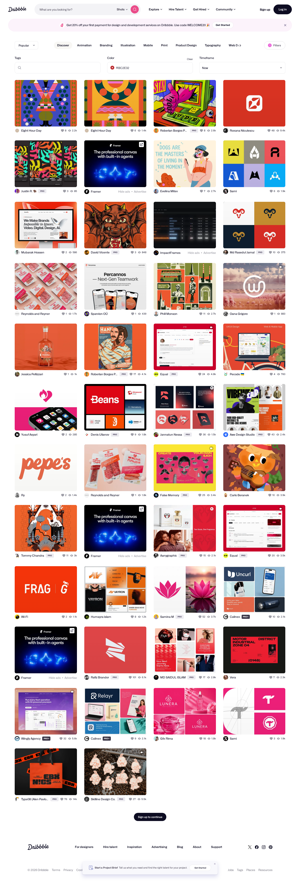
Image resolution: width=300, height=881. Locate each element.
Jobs (231, 870)
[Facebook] (257, 847)
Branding (106, 45)
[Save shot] (61, 118)
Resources (265, 870)
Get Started (223, 25)
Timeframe (206, 58)
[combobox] (74, 9)
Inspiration (134, 847)
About (197, 847)
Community (224, 9)
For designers (84, 847)
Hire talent (110, 847)
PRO (194, 130)
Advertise (140, 191)
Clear (190, 59)
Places (250, 870)
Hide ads (124, 191)
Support (216, 847)
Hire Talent (176, 9)
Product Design (186, 45)
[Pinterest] (270, 847)
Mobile (148, 45)
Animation (84, 45)
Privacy (68, 870)
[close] (285, 25)
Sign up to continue (150, 817)
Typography (213, 45)
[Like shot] (69, 118)
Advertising (159, 847)
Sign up (265, 9)
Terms (56, 870)
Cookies (81, 870)
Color (110, 58)
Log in (283, 9)
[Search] (135, 9)
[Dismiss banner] (215, 864)
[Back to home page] (17, 9)
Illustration (128, 45)
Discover (63, 45)
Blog (180, 847)
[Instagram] (264, 847)
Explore (154, 9)
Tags (18, 58)
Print (164, 45)
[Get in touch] (53, 118)
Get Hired (199, 9)
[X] (250, 847)
